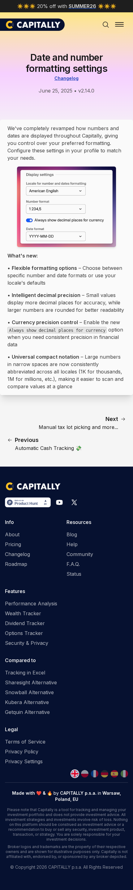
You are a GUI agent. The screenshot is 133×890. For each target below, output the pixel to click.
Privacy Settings (24, 761)
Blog (71, 534)
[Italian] (124, 773)
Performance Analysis (31, 603)
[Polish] (84, 773)
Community (79, 554)
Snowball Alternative (29, 692)
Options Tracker (24, 633)
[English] (75, 773)
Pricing (13, 544)
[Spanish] (114, 773)
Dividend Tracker (25, 623)
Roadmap (16, 564)
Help (72, 544)
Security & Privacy (26, 643)
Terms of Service (25, 742)
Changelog (66, 78)
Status (73, 574)
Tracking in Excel (25, 673)
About (12, 534)
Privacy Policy (21, 751)
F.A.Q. (73, 564)
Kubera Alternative (27, 702)
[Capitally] (35, 25)
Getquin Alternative (27, 712)
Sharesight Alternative (31, 682)
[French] (94, 773)
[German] (104, 773)
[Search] (106, 25)
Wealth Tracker (23, 613)
